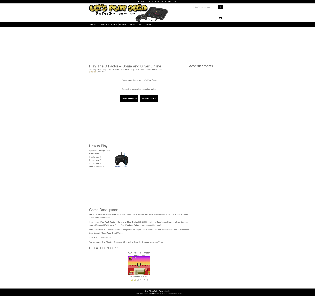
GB (138, 1)
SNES (175, 1)
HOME (93, 24)
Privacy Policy (153, 291)
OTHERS (123, 24)
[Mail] (220, 18)
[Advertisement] (157, 45)
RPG (140, 24)
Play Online (107, 69)
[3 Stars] (93, 72)
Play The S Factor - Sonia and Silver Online (146, 69)
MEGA (163, 1)
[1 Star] (90, 72)
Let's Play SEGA (95, 69)
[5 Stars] (95, 72)
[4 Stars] (94, 72)
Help (146, 291)
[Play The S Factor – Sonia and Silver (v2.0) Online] (139, 265)
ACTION (114, 24)
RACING (132, 24)
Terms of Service (164, 291)
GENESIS (155, 1)
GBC (143, 1)
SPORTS (147, 24)
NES (170, 1)
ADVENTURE (103, 24)
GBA (148, 1)
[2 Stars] (91, 72)
